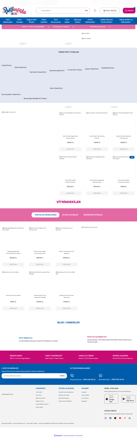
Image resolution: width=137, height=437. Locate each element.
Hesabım (84, 392)
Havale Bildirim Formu (42, 404)
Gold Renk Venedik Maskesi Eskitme (70, 181)
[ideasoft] (58, 436)
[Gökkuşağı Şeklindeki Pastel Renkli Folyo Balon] (13, 238)
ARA (86, 11)
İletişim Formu (40, 401)
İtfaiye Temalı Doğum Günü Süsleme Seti (40, 252)
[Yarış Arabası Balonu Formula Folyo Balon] (123, 167)
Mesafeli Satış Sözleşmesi (66, 392)
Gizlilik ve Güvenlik (64, 395)
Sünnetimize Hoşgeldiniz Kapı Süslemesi (97, 181)
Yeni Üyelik (39, 392)
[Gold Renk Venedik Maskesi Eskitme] (70, 167)
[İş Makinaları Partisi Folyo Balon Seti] (66, 282)
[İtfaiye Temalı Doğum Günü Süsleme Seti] (40, 238)
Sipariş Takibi (85, 395)
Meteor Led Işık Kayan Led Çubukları (66, 252)
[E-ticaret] (68, 435)
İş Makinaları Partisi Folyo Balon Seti (66, 296)
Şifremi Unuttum (40, 398)
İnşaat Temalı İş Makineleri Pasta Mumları (123, 137)
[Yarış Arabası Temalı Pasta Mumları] (97, 123)
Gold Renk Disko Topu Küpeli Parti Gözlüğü (40, 296)
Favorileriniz (85, 398)
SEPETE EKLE (70, 149)
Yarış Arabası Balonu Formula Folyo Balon (123, 181)
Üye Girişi (38, 395)
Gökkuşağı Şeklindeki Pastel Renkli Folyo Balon (13, 252)
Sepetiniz (84, 401)
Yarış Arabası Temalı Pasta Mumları (97, 137)
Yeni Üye (113, 11)
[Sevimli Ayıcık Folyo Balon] (13, 282)
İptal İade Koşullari (64, 398)
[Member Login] (104, 10)
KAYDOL (62, 376)
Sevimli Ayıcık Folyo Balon (13, 295)
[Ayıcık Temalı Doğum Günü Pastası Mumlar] (70, 123)
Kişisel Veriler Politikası (65, 401)
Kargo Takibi (39, 407)
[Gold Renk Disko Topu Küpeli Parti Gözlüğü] (40, 282)
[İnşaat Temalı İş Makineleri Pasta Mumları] (123, 123)
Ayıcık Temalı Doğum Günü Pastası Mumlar (70, 137)
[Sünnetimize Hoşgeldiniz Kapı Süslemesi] (97, 167)
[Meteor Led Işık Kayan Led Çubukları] (66, 238)
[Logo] (14, 10)
